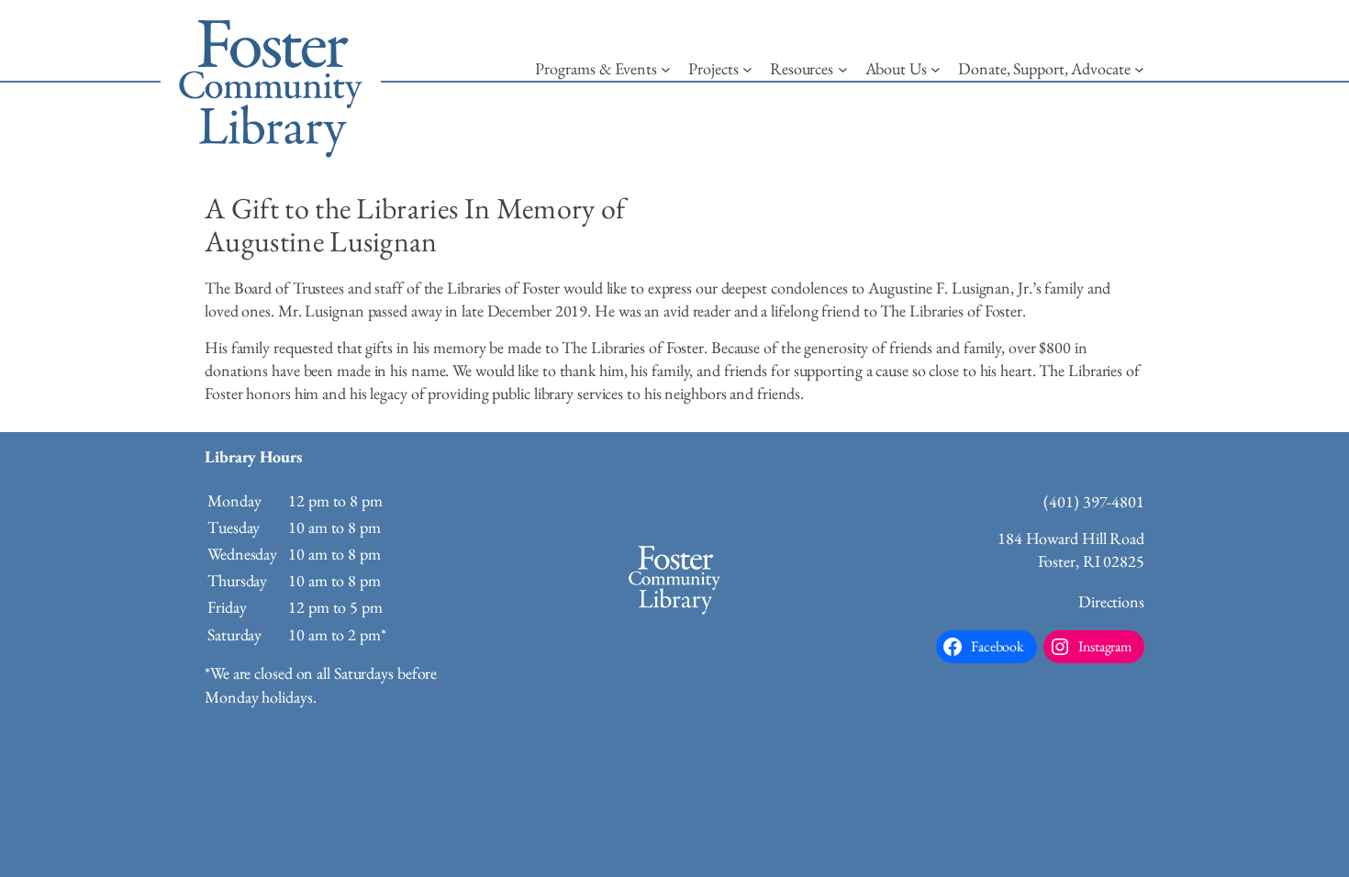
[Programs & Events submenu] (666, 69)
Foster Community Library (271, 82)
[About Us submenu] (936, 69)
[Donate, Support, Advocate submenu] (1139, 69)
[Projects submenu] (747, 69)
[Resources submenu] (843, 69)
